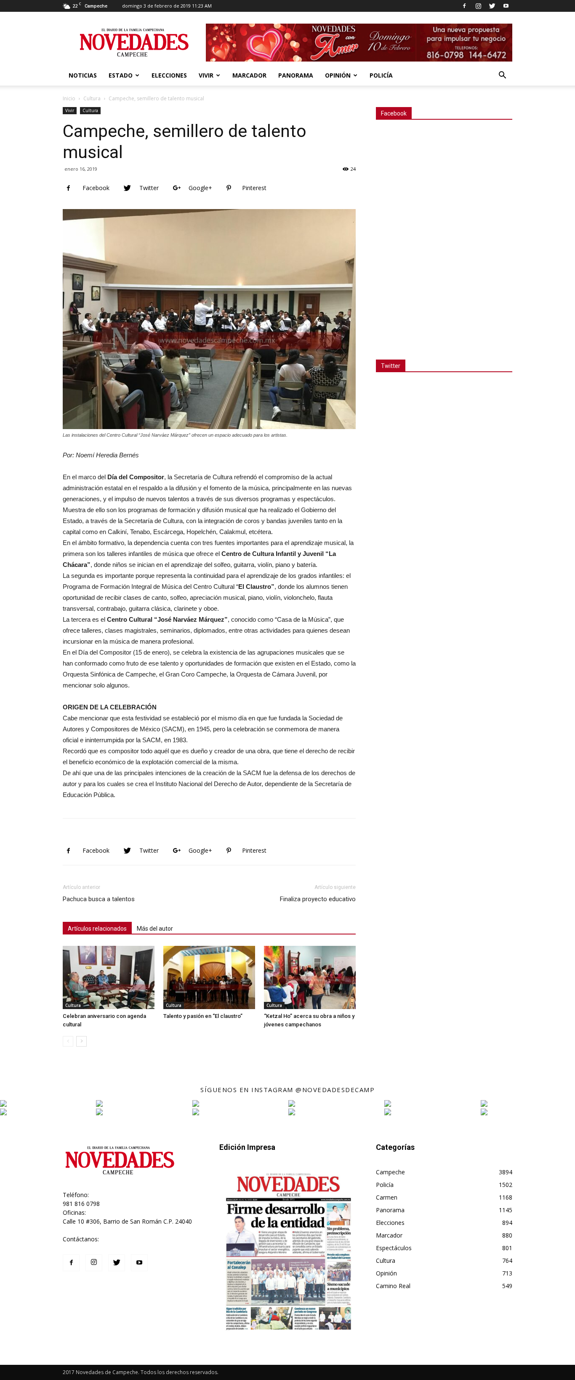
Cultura (92, 98)
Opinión (338, 75)
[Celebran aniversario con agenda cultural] (108, 977)
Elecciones (169, 75)
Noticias (83, 75)
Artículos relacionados (97, 928)
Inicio (69, 98)
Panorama (295, 75)
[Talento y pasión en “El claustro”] (209, 977)
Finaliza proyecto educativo (318, 899)
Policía (381, 75)
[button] (502, 76)
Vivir (206, 75)
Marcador (249, 75)
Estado (121, 75)
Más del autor (155, 928)
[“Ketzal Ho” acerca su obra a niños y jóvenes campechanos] (310, 977)
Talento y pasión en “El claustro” (202, 1016)
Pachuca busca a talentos (99, 899)
